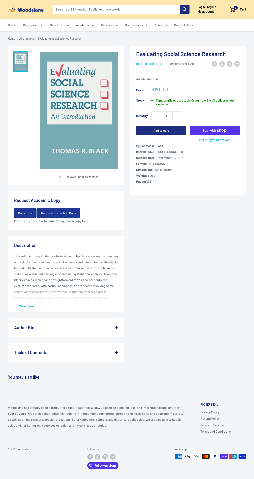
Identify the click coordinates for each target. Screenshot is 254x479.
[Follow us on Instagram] (105, 457)
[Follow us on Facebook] (90, 457)
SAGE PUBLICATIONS (149, 63)
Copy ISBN (25, 213)
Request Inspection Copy (58, 213)
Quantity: (142, 116)
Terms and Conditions (215, 431)
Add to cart (161, 130)
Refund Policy (210, 418)
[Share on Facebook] (214, 63)
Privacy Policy (209, 412)
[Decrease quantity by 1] (156, 116)
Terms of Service (212, 425)
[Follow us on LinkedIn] (112, 457)
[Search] (185, 9)
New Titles (57, 25)
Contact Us (181, 25)
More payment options (214, 140)
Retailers (107, 25)
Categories (30, 25)
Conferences (134, 25)
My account (205, 11)
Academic (83, 25)
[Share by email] (237, 63)
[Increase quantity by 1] (177, 116)
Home (12, 25)
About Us (160, 25)
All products (26, 38)
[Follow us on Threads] (97, 457)
